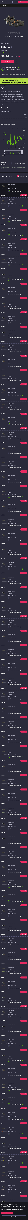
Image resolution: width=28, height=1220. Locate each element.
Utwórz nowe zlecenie (20, 163)
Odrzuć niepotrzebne (20, 1213)
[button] (19, 36)
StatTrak (22, 176)
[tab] (5, 180)
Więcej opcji (13, 1216)
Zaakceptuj (7, 1213)
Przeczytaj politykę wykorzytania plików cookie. (12, 1209)
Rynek (16, 2)
